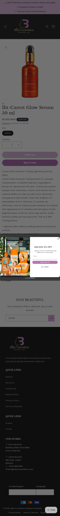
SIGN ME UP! (45, 262)
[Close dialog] (58, 239)
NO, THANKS (45, 267)
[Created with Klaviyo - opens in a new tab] (30, 278)
